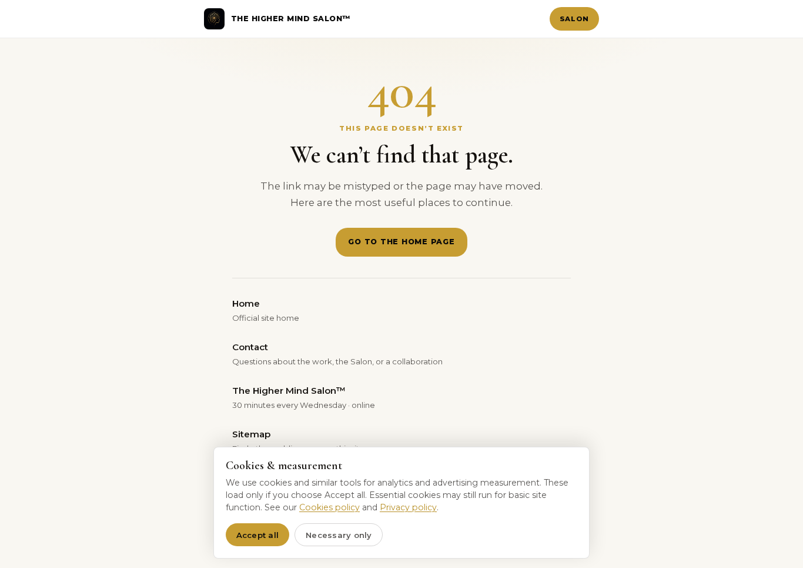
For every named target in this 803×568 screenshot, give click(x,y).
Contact (337, 353)
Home (265, 310)
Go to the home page (401, 241)
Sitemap (298, 441)
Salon (574, 19)
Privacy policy (408, 507)
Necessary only (339, 535)
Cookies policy (329, 507)
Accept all (257, 535)
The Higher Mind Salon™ (303, 397)
